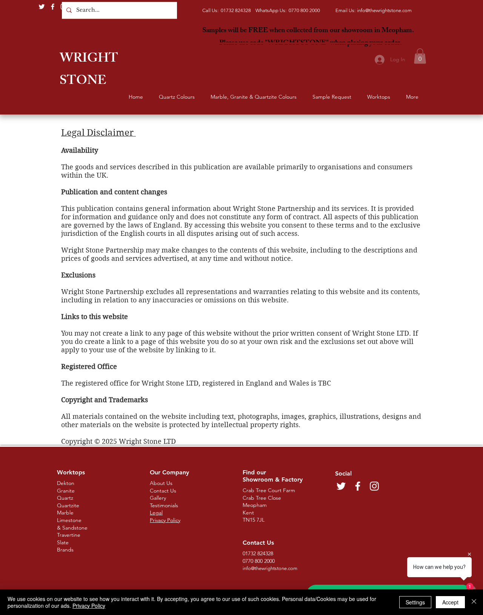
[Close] (473, 602)
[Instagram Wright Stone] (64, 7)
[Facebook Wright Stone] (53, 7)
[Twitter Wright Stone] (42, 7)
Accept (450, 602)
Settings (415, 602)
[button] (420, 56)
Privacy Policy (88, 605)
